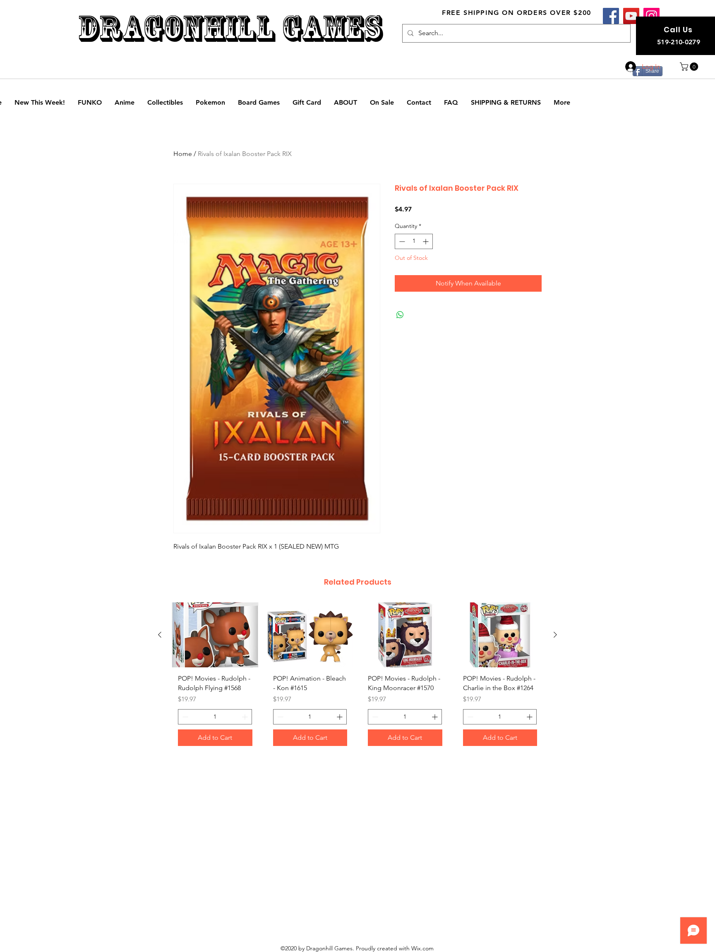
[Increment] (426, 241)
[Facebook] (611, 16)
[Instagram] (651, 16)
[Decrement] (401, 241)
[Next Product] (555, 635)
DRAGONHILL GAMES (230, 28)
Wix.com (422, 948)
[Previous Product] (160, 635)
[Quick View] (215, 634)
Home (182, 154)
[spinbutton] (413, 241)
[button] (690, 66)
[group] (357, 677)
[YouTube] (631, 16)
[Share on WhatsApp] (400, 315)
